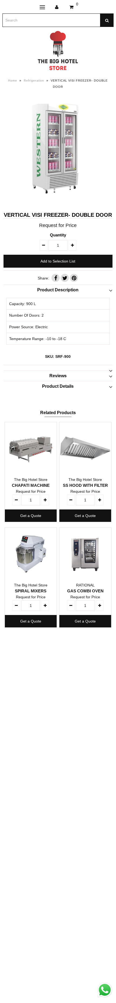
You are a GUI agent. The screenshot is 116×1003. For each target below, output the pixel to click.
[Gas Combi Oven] (85, 553)
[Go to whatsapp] (104, 997)
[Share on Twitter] (65, 278)
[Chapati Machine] (31, 448)
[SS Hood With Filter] (85, 448)
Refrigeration (34, 80)
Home (12, 80)
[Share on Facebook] (56, 278)
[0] (71, 7)
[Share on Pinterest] (74, 278)
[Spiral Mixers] (31, 553)
